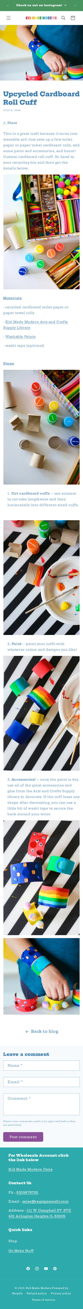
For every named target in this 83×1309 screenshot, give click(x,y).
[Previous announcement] (8, 5)
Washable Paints (20, 337)
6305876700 (27, 1192)
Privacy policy (61, 1293)
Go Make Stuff (21, 1251)
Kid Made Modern (39, 1288)
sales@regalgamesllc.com (45, 1201)
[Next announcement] (75, 5)
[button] (8, 18)
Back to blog (44, 1031)
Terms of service (43, 1299)
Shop (13, 1241)
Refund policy (37, 1293)
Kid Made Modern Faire (31, 1169)
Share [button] (12, 123)
